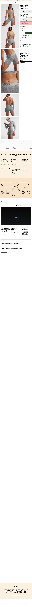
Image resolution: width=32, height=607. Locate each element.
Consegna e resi (22, 58)
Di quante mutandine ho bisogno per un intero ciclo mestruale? (11, 248)
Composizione (22, 62)
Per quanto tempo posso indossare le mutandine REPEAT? (10, 243)
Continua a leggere (23, 56)
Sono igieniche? (3, 240)
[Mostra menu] (1, 2)
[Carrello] (30, 2)
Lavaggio (21, 60)
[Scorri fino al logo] (16, 148)
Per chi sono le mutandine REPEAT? (6, 245)
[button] (26, 6)
